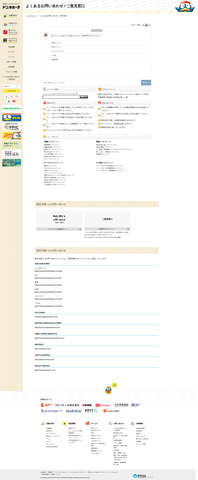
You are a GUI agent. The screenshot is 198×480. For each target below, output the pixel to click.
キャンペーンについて (53, 173)
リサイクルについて (52, 168)
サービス (11, 52)
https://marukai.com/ (43, 349)
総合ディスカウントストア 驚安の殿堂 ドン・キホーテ (11, 6)
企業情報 (139, 423)
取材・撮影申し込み (119, 453)
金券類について (103, 154)
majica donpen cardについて (55, 180)
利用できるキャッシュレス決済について (59, 175)
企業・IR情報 (11, 62)
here (119, 237)
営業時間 (101, 97)
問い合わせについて (52, 152)
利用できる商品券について (54, 177)
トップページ (31, 16)
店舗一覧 (49, 431)
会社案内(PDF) (140, 428)
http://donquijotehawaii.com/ (46, 317)
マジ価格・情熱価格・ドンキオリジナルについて (114, 149)
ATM (92, 433)
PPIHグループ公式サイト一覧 (96, 472)
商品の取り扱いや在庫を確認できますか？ (118, 120)
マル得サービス (96, 441)
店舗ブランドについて (53, 149)
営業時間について (51, 145)
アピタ (48, 439)
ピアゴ (48, 441)
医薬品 (109, 97)
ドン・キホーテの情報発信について (109, 168)
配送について (50, 166)
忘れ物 (116, 97)
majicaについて (50, 170)
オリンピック (50, 444)
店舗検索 (49, 428)
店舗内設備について (52, 147)
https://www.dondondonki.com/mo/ (48, 306)
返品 (100, 94)
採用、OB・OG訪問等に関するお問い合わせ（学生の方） (120, 458)
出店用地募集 (117, 440)
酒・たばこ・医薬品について (107, 152)
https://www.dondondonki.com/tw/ (48, 292)
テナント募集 (117, 443)
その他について (105, 163)
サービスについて (53, 163)
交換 (105, 94)
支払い (110, 94)
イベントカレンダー (112, 472)
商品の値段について (104, 147)
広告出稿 (116, 450)
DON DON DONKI (51, 447)
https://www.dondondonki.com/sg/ (48, 271)
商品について (104, 142)
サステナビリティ (141, 436)
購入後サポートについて (54, 182)
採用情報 (11, 67)
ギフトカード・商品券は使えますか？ (116, 124)
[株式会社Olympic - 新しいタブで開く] (103, 406)
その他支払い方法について (54, 184)
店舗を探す (50, 423)
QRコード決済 (142, 94)
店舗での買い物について (53, 156)
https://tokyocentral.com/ (44, 359)
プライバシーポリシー (61, 472)
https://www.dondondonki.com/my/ (48, 299)
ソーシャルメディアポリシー (77, 472)
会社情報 (43, 472)
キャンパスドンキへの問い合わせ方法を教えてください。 (70, 130)
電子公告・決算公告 (142, 439)
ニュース (11, 57)
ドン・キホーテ (51, 433)
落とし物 (124, 97)
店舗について (52, 142)
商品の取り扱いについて (106, 145)
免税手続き (94, 448)
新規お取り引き (118, 433)
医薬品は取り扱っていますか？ (114, 127)
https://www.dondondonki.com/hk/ (48, 285)
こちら (92, 235)
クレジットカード (127, 94)
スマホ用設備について (53, 154)
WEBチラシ (72, 428)
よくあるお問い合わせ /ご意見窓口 (11, 78)
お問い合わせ (118, 423)
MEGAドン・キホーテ (53, 436)
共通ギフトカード (96, 435)
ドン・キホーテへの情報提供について (110, 170)
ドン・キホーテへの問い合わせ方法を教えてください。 (69, 114)
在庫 (116, 94)
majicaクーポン (96, 438)
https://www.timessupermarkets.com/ (49, 338)
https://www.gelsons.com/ (45, 370)
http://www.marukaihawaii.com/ (47, 327)
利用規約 (50, 472)
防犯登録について (96, 451)
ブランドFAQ (95, 453)
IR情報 (138, 433)
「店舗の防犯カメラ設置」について (51, 474)
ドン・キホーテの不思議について (109, 166)
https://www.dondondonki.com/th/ (48, 278)
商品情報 (11, 47)
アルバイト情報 (11, 72)
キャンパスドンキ (51, 159)
